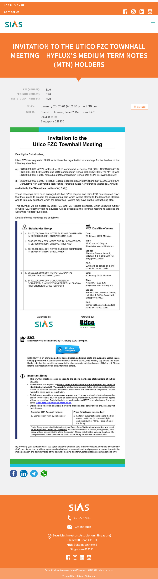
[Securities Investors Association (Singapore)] (13, 23)
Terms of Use (68, 576)
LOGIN (8, 5)
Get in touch (83, 527)
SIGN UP (19, 5)
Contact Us (11, 12)
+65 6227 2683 (81, 518)
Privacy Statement (86, 576)
